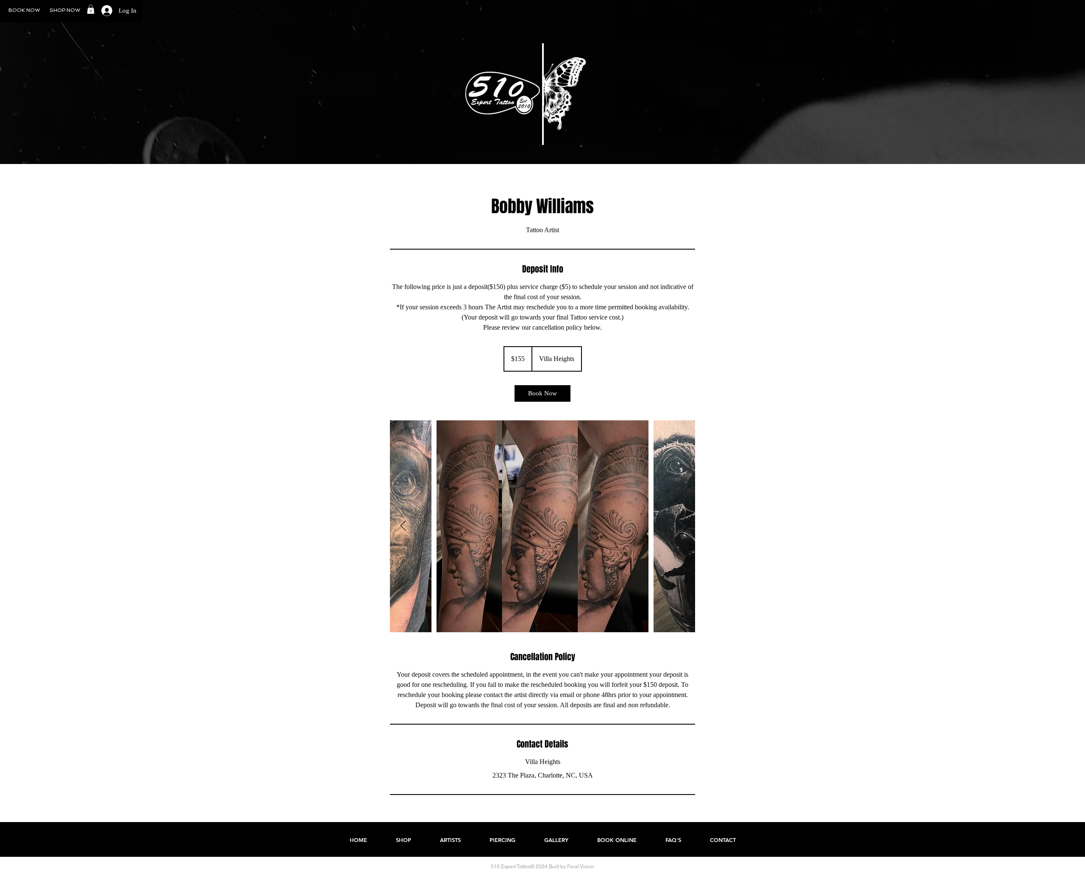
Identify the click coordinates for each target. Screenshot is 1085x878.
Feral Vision (580, 867)
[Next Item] (682, 526)
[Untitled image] (542, 526)
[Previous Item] (403, 526)
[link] (542, 393)
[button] (91, 9)
